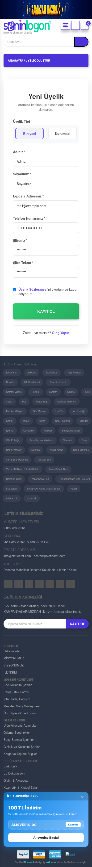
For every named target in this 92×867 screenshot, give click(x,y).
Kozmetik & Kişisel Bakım (21, 787)
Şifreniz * (20, 240)
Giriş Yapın (60, 332)
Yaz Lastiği (78, 411)
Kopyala (73, 824)
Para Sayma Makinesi (41, 440)
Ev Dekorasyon (14, 773)
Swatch (53, 392)
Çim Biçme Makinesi (17, 459)
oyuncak (31, 498)
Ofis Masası (39, 411)
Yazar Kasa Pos (40, 479)
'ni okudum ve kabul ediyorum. (47, 291)
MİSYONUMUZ (14, 658)
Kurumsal (62, 133)
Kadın (74, 488)
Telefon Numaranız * (29, 218)
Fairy (84, 440)
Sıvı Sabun (52, 372)
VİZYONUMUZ (14, 665)
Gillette (71, 392)
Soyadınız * (22, 174)
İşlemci (9, 430)
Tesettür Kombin (58, 382)
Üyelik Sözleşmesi (32, 289)
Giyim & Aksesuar (16, 780)
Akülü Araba (56, 450)
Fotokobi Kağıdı (14, 411)
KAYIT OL (46, 311)
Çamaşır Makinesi (66, 401)
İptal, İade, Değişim (17, 699)
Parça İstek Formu (16, 692)
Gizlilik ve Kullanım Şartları (22, 746)
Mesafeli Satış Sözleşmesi (22, 706)
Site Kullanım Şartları (18, 685)
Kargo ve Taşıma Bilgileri (21, 753)
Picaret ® (28, 862)
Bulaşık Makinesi (71, 430)
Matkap (48, 430)
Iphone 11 (11, 372)
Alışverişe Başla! (46, 837)
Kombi (9, 421)
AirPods (31, 372)
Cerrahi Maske (14, 392)
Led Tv (59, 411)
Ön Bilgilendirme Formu (20, 713)
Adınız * (19, 151)
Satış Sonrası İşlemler (19, 739)
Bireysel (29, 133)
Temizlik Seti (44, 459)
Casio (9, 401)
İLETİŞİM (10, 672)
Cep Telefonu (62, 421)
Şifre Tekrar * (23, 262)
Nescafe (67, 440)
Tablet (26, 421)
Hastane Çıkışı (13, 479)
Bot (24, 401)
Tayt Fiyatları (74, 372)
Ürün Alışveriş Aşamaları (20, 725)
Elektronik (10, 766)
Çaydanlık (28, 430)
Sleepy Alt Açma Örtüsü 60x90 (44, 488)
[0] (84, 25)
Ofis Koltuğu (13, 440)
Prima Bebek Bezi (58, 469)
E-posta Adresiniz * (28, 196)
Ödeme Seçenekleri (17, 732)
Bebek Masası (13, 450)
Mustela (35, 450)
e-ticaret (51, 862)
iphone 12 (11, 498)
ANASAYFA (15, 60)
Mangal (84, 421)
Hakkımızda (12, 651)
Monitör (10, 382)
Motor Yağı (41, 401)
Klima (42, 421)
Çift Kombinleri (32, 382)
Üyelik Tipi (21, 121)
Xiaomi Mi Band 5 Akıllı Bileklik (22, 469)
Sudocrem (11, 488)
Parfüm (35, 392)
